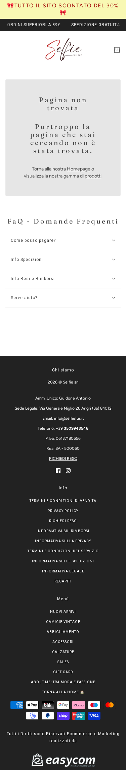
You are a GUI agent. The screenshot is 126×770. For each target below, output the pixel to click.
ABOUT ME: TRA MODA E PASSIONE (63, 682)
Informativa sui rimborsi (63, 531)
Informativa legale (63, 571)
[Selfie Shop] (63, 50)
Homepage (78, 169)
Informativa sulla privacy (63, 541)
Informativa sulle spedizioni (63, 561)
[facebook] (58, 470)
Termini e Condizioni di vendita (63, 501)
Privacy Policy (63, 511)
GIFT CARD (63, 672)
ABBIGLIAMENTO (63, 632)
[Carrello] (117, 50)
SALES (63, 662)
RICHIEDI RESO (63, 458)
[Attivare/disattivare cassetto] (9, 50)
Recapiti (63, 581)
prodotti (93, 176)
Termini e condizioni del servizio (63, 551)
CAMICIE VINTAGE (63, 622)
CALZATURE (63, 652)
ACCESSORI (63, 642)
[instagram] (68, 470)
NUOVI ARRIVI (63, 612)
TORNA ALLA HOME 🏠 (63, 692)
